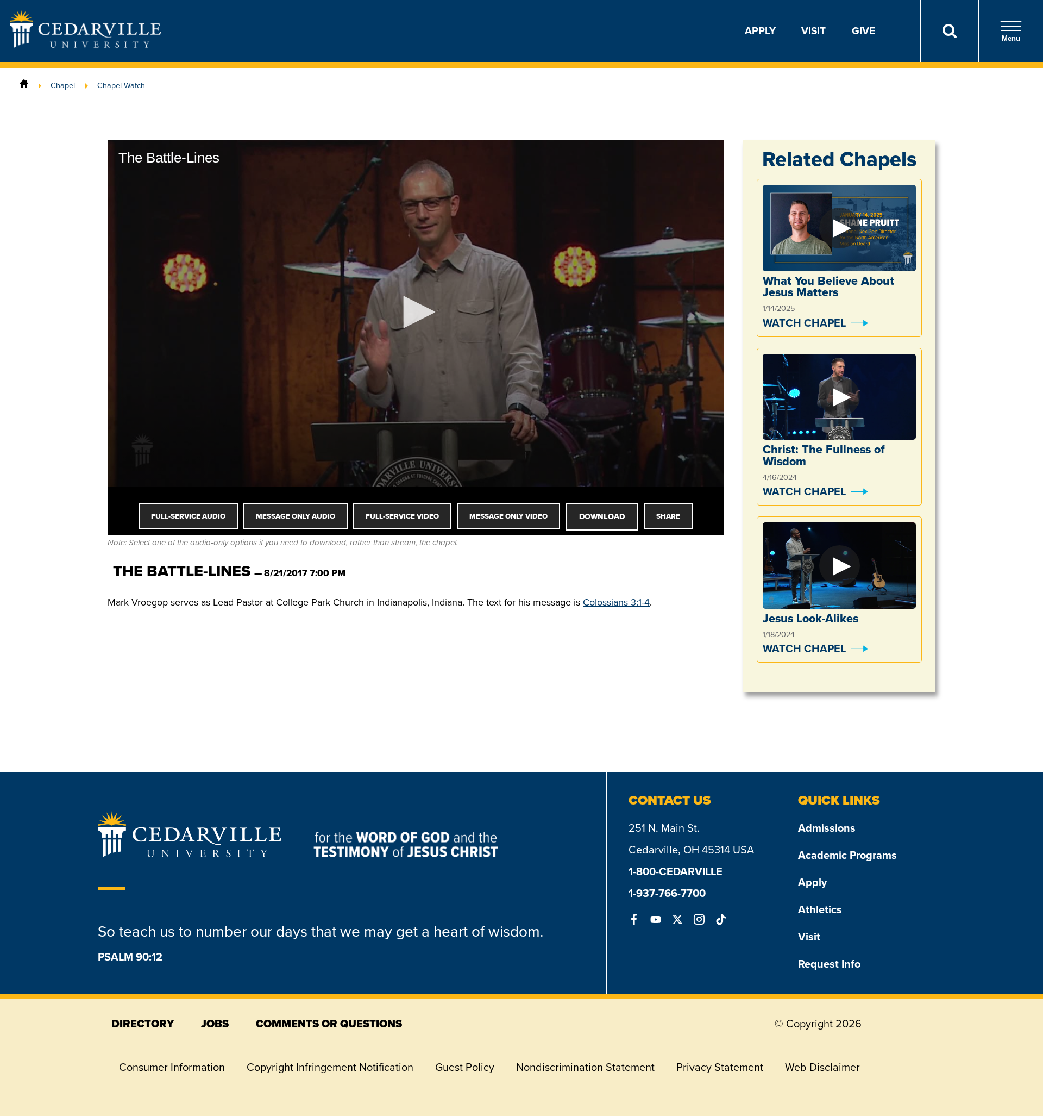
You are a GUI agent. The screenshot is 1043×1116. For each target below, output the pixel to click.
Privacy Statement (719, 1067)
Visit (813, 31)
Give (863, 31)
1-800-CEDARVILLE (675, 871)
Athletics (820, 909)
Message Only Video (508, 516)
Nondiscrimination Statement (585, 1067)
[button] (415, 312)
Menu (1011, 38)
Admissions (827, 828)
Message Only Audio (295, 516)
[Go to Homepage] (85, 45)
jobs (215, 1023)
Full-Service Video (402, 516)
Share (668, 516)
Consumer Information (172, 1067)
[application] (416, 313)
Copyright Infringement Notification (330, 1067)
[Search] (949, 31)
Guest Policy (464, 1067)
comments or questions (329, 1023)
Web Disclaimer (822, 1067)
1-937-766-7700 (667, 893)
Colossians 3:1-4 (616, 602)
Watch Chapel (804, 323)
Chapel (63, 85)
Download (602, 516)
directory (142, 1023)
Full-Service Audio (188, 516)
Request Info (829, 964)
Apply (760, 31)
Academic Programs (847, 855)
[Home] (24, 85)
